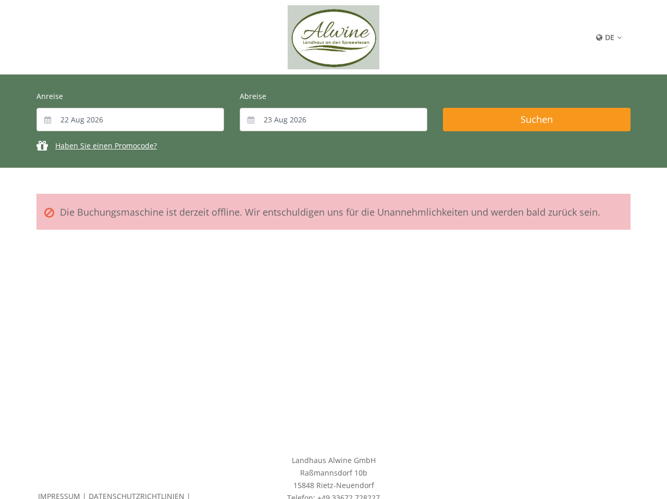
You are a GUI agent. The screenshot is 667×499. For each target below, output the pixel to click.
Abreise (253, 96)
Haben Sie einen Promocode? (106, 146)
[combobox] (130, 119)
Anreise (49, 96)
